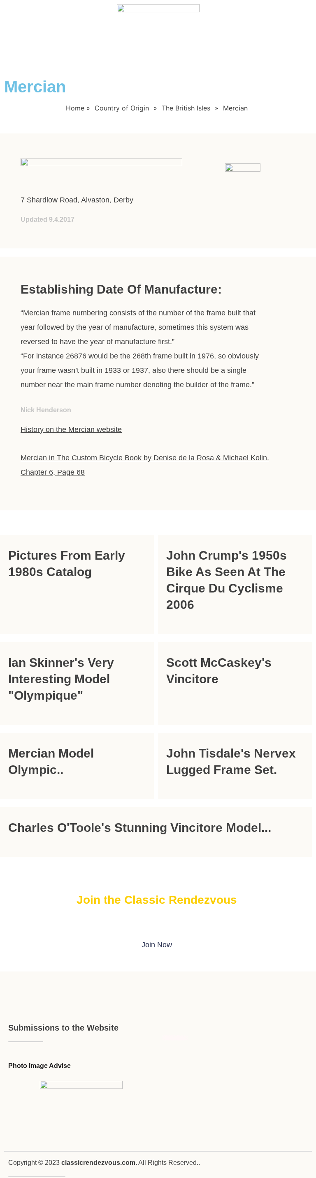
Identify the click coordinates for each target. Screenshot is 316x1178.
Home (75, 108)
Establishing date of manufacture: (121, 289)
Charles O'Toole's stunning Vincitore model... (139, 827)
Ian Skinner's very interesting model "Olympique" (61, 679)
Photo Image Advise (39, 1065)
